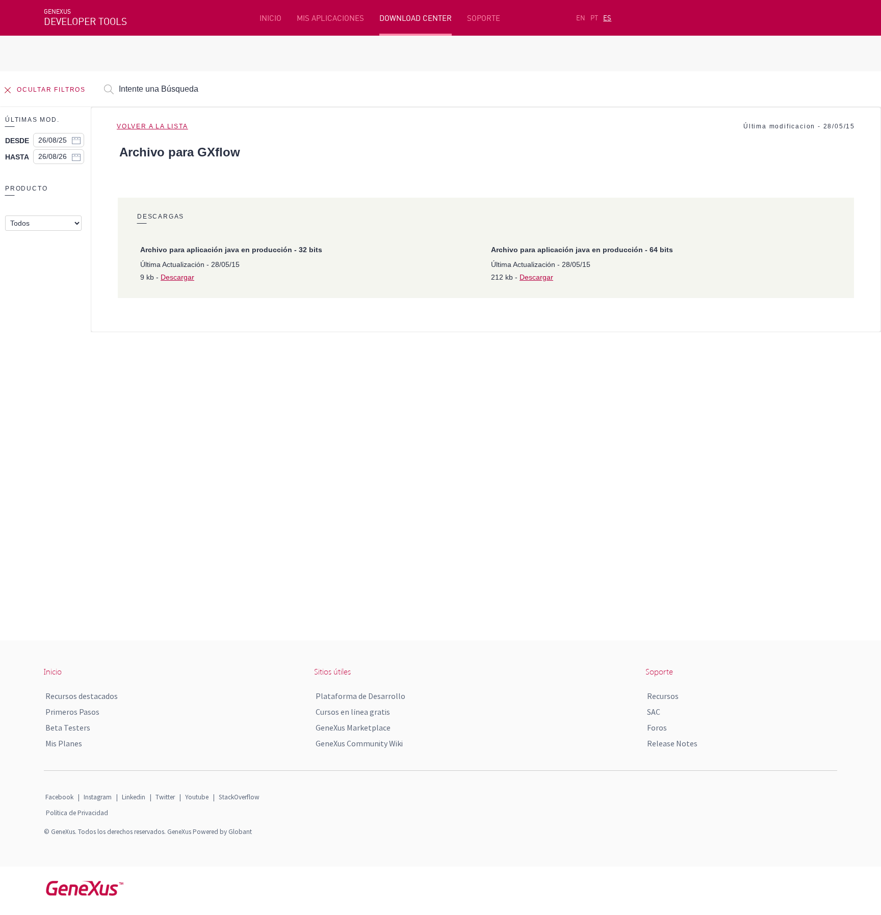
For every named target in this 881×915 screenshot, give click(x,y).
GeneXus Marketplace (353, 727)
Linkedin (133, 797)
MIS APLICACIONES (330, 18)
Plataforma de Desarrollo (360, 696)
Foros (657, 727)
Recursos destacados (81, 696)
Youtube (197, 797)
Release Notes (672, 743)
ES (607, 18)
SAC (653, 712)
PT (594, 18)
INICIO (270, 18)
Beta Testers (67, 727)
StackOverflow (239, 797)
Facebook (59, 797)
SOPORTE (483, 18)
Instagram (98, 797)
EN (580, 18)
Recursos (663, 696)
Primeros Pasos (72, 712)
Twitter (165, 797)
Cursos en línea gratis (353, 712)
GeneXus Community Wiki (359, 743)
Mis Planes (63, 743)
